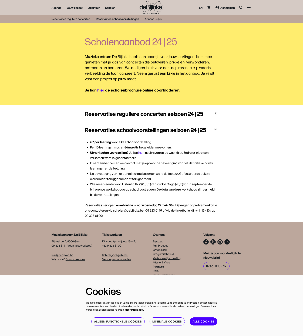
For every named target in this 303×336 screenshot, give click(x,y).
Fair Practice (161, 245)
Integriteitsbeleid (163, 254)
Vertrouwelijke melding (167, 258)
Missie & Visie (161, 262)
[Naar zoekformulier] (241, 7)
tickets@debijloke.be (115, 255)
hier (101, 90)
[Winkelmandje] (209, 7)
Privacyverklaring (164, 275)
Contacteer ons (75, 259)
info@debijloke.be (62, 255)
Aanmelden (227, 7)
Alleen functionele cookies (118, 321)
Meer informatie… (134, 309)
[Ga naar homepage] (151, 7)
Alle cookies (203, 321)
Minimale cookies (167, 321)
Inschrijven (216, 266)
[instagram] (220, 242)
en (201, 7)
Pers (156, 271)
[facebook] (206, 242)
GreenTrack (160, 250)
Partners (158, 266)
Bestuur (158, 241)
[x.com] (213, 242)
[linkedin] (227, 242)
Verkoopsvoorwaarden (116, 259)
